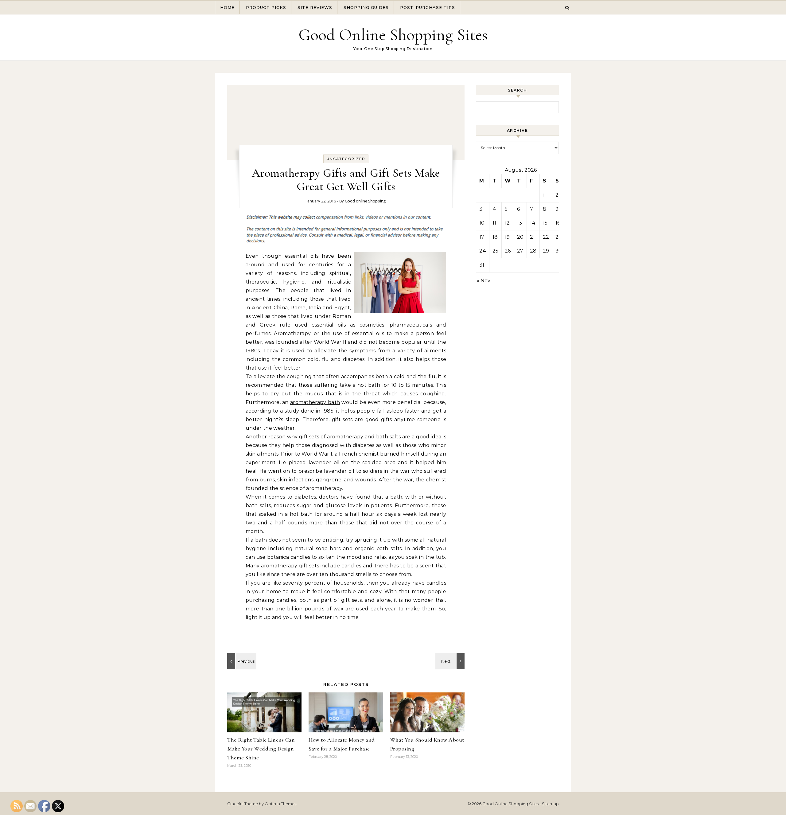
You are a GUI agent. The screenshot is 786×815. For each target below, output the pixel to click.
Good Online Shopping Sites (393, 35)
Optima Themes (280, 803)
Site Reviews (315, 7)
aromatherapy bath (315, 402)
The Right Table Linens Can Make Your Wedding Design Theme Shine (261, 748)
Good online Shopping (365, 201)
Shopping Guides (366, 7)
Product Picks (266, 7)
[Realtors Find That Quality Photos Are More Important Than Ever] (241, 661)
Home (227, 7)
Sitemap (550, 803)
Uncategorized (346, 159)
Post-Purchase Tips (427, 7)
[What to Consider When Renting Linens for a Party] (451, 661)
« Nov (483, 281)
